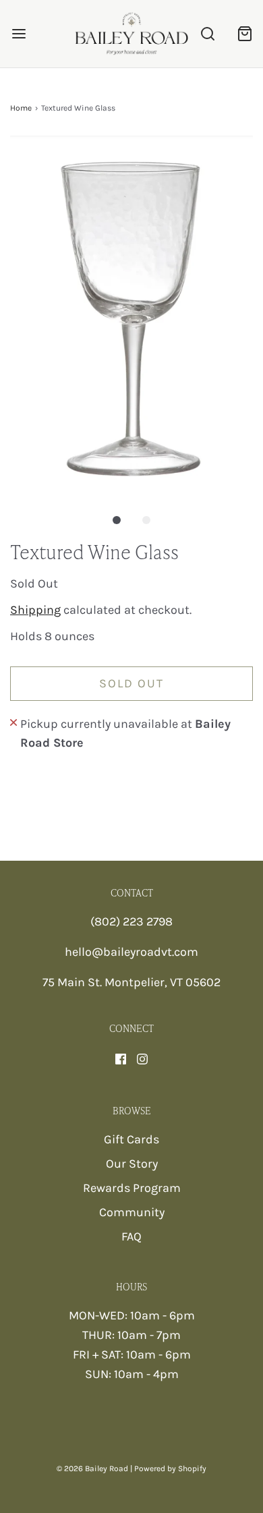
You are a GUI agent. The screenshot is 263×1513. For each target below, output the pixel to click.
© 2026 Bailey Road (92, 1468)
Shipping (35, 609)
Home (21, 108)
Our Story (132, 1163)
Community (132, 1212)
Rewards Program (132, 1187)
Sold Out (131, 683)
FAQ (131, 1236)
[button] (131, 315)
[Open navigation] (18, 34)
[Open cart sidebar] (244, 34)
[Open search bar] (207, 34)
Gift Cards (131, 1139)
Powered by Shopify (170, 1468)
